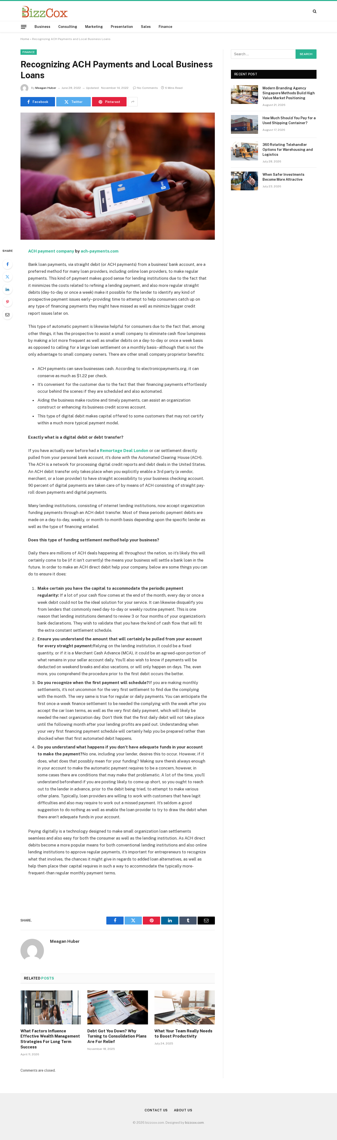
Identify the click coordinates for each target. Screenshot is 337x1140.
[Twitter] (7, 277)
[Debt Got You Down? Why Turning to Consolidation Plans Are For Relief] (117, 1007)
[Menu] (23, 26)
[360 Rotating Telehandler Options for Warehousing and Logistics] (244, 151)
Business (42, 27)
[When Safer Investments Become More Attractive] (244, 181)
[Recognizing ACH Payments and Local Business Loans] (117, 176)
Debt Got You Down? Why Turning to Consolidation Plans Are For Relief (117, 1036)
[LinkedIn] (7, 289)
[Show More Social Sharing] (133, 101)
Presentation (122, 27)
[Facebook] (7, 264)
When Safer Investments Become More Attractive (283, 177)
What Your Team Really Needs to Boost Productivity (183, 1034)
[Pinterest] (7, 302)
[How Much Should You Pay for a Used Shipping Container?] (244, 124)
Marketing (94, 27)
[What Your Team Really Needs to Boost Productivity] (184, 1007)
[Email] (7, 314)
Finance (165, 27)
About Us (183, 1110)
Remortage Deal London (124, 450)
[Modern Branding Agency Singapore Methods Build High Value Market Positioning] (244, 94)
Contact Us (156, 1110)
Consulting (67, 27)
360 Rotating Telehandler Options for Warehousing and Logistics (287, 150)
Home (24, 39)
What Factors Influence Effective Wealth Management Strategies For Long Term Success (50, 1039)
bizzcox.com (194, 1122)
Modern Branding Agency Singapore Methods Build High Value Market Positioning (288, 93)
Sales (146, 27)
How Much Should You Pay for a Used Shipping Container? (289, 120)
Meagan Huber (45, 88)
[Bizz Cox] (44, 10)
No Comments (147, 88)
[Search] (314, 11)
